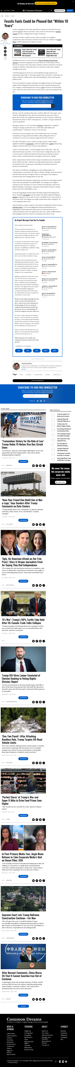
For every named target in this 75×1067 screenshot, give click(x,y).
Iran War (8, 999)
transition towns (56, 374)
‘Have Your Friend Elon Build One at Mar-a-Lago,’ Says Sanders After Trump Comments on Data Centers (22, 503)
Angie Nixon (9, 880)
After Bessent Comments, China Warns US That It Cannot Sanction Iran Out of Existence (22, 976)
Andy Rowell (26, 363)
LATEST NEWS (7, 10)
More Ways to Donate (46, 1042)
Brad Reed (4, 812)
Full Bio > (23, 369)
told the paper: (18, 207)
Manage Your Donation (46, 1038)
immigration (9, 465)
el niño (8, 819)
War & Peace (11, 1054)
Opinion (7, 16)
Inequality (27, 1035)
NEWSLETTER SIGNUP (59, 10)
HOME (2, 16)
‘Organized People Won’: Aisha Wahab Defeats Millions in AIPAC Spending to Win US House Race (63, 449)
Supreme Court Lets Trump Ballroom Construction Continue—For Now (20, 916)
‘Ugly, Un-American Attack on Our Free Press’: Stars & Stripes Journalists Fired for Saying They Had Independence (22, 562)
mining (15, 197)
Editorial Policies (47, 1035)
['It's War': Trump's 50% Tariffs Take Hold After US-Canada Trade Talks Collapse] (23, 603)
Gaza (26, 1039)
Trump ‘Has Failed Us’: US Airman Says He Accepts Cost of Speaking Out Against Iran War (63, 415)
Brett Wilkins (5, 694)
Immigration (28, 1033)
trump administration (11, 701)
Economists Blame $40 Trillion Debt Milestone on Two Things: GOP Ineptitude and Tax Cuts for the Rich (64, 420)
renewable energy (38, 374)
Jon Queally (4, 458)
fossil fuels (28, 374)
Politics (9, 1048)
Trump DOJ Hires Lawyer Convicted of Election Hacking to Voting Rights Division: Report (21, 678)
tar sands (26, 195)
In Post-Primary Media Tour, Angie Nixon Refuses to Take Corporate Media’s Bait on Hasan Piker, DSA (22, 857)
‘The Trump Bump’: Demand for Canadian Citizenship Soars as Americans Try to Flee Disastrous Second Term (64, 435)
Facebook (64, 1033)
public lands (9, 762)
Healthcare (10, 1046)
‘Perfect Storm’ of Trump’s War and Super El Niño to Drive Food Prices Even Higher (22, 800)
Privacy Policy (13, 1062)
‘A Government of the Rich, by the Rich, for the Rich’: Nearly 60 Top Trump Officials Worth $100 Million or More (64, 454)
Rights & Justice (9, 1051)
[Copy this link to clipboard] (43, 465)
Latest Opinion (12, 1036)
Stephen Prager (6, 991)
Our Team (45, 1033)
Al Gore (40, 125)
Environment (11, 1044)
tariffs (51, 144)
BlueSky (63, 1031)
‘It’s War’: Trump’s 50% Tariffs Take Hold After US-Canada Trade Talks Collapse (23, 621)
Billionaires (28, 1048)
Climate (9, 1038)
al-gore (12, 16)
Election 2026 (28, 1050)
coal (42, 87)
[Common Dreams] (32, 10)
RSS (62, 1039)
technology (30, 144)
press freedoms (10, 585)
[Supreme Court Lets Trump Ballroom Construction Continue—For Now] (23, 898)
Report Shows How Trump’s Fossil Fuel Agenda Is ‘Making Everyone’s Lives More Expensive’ (29, 53)
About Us (45, 1031)
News (3, 465)
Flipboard (64, 1035)
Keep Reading (23, 461)
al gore (21, 374)
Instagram (64, 1037)
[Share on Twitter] (5, 48)
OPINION (13, 10)
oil (19, 31)
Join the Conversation (37, 380)
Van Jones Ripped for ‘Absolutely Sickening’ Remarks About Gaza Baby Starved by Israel (63, 445)
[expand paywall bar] (73, 1)
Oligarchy (27, 1031)
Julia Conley (5, 872)
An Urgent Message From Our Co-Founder (30, 220)
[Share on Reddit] (5, 55)
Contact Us (45, 1045)
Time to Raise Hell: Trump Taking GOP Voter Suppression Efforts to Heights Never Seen (53, 53)
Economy (10, 1040)
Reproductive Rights (28, 1042)
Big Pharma (28, 1037)
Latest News (11, 1034)
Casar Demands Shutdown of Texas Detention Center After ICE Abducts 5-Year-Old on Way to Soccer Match (64, 430)
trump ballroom (10, 938)
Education (10, 1042)
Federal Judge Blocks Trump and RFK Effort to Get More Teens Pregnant (64, 459)
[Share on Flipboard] (5, 51)
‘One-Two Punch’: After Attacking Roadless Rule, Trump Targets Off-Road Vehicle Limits (22, 739)
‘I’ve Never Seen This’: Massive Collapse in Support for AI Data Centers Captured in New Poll (64, 425)
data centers (9, 524)
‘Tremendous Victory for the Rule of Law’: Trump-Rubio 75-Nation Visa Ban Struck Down (23, 444)
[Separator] (5, 58)
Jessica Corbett (5, 755)
